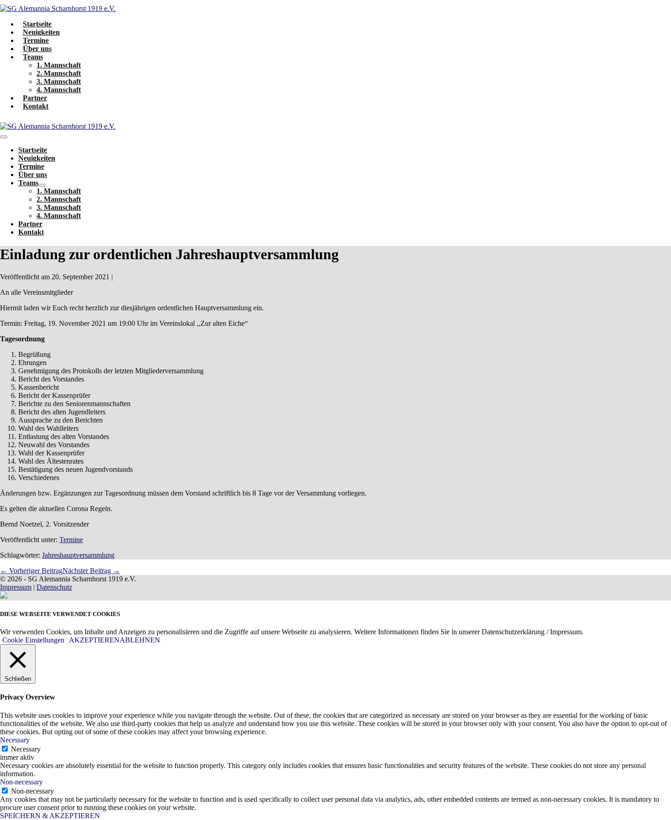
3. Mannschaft (59, 81)
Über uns (37, 48)
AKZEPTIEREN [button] (94, 640)
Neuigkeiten (41, 32)
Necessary (26, 749)
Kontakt (35, 106)
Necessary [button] (15, 740)
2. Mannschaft (59, 73)
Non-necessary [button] (21, 782)
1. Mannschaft (59, 65)
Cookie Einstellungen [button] (33, 640)
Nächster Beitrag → (91, 571)
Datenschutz (54, 587)
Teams (33, 57)
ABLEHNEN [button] (140, 640)
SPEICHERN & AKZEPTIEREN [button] (50, 816)
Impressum (15, 587)
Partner (35, 98)
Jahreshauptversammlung (78, 555)
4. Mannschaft (59, 90)
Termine (36, 40)
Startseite (37, 24)
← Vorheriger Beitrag (31, 571)
